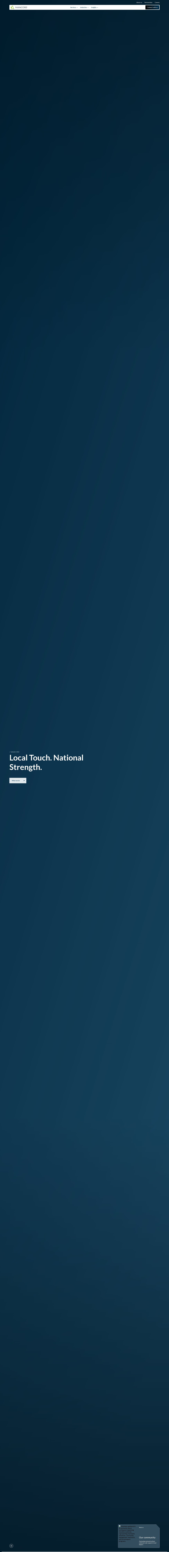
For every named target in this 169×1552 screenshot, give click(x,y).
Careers (157, 2)
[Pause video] (11, 1546)
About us (139, 2)
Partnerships (148, 2)
